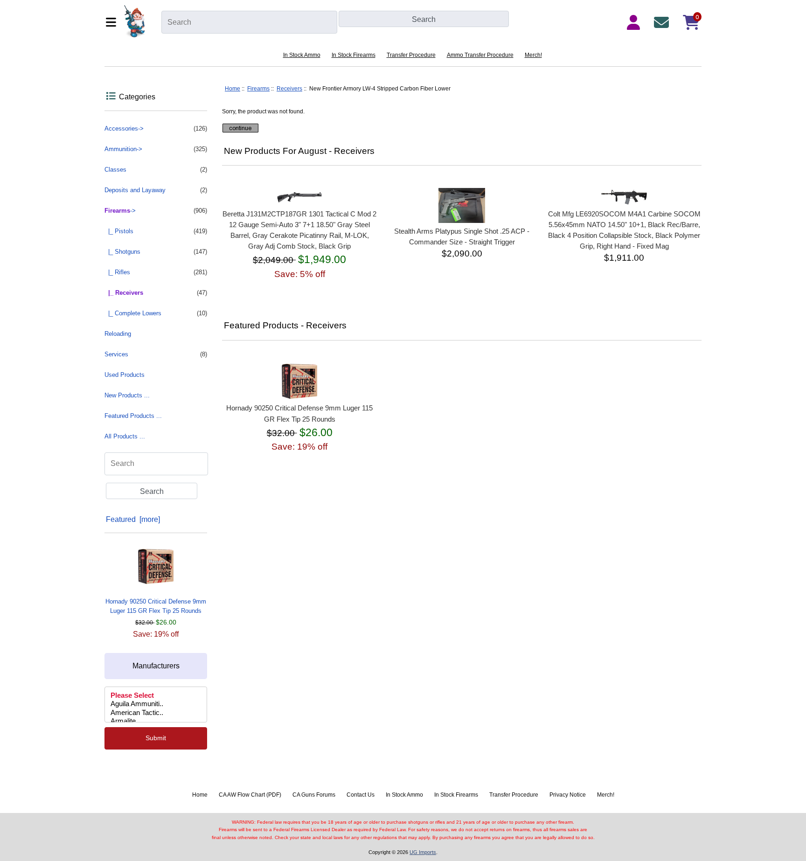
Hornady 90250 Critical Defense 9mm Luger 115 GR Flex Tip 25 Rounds (155, 606)
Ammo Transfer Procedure (480, 55)
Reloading (117, 333)
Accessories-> (155, 128)
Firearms (258, 88)
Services (155, 354)
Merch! (533, 55)
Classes (155, 169)
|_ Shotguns (155, 251)
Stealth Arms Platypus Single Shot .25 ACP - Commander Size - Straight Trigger (461, 236)
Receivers (289, 88)
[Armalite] (156, 721)
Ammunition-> (155, 149)
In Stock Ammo (301, 55)
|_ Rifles (155, 272)
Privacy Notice (567, 795)
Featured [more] (133, 519)
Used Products (124, 374)
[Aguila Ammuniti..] (156, 704)
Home (232, 88)
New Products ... (127, 395)
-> (155, 210)
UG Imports (423, 852)
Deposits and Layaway (155, 190)
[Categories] (112, 22)
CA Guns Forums (313, 795)
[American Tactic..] (156, 713)
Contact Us (361, 795)
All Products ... (124, 436)
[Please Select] (156, 696)
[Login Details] (635, 22)
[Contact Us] (663, 22)
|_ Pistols (155, 231)
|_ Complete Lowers (155, 313)
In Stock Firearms (353, 55)
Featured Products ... (133, 415)
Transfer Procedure (411, 55)
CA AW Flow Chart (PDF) (250, 795)
